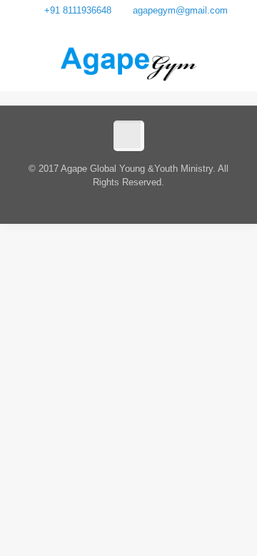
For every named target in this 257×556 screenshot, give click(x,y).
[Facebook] (110, 27)
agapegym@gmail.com (180, 10)
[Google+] (128, 27)
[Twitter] (147, 27)
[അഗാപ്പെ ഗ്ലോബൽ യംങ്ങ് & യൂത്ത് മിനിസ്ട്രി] (129, 62)
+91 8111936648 (77, 10)
